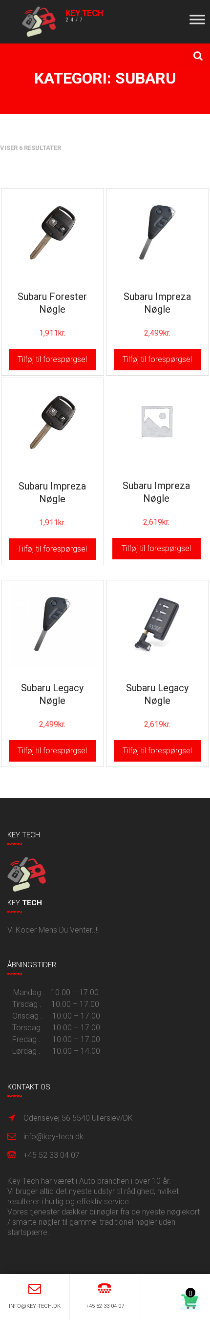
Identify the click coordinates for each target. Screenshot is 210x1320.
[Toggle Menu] (197, 19)
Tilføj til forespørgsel (52, 359)
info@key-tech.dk (53, 1136)
